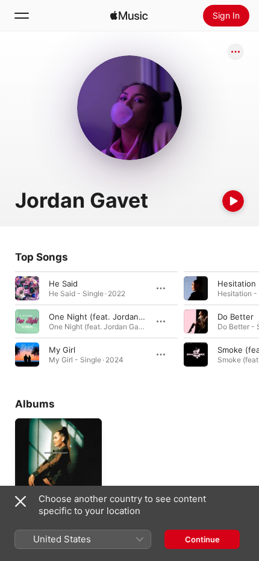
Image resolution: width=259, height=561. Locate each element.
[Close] (20, 501)
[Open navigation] (21, 15)
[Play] (233, 201)
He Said (63, 283)
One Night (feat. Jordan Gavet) (107, 316)
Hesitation (236, 283)
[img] (129, 15)
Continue (202, 539)
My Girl (62, 350)
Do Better (235, 316)
